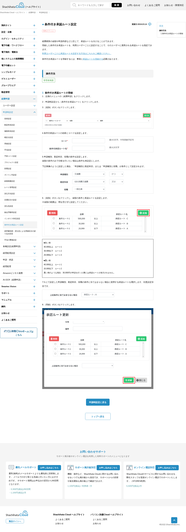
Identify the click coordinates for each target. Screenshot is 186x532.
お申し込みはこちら (49, 467)
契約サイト (6, 25)
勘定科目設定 (9, 125)
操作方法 (162, 30)
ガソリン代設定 (10, 175)
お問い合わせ (133, 5)
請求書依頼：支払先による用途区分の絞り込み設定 (20, 232)
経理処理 (7, 266)
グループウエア (8, 85)
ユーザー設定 (9, 105)
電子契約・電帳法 (9, 52)
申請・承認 (8, 260)
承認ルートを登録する (93, 59)
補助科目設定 (9, 131)
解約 (3, 306)
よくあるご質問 (152, 5)
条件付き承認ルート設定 (14, 225)
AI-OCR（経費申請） (12, 280)
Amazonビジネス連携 (13, 273)
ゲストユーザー (8, 79)
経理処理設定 (9, 253)
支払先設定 (8, 206)
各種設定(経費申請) (12, 246)
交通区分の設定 (10, 200)
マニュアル (6, 300)
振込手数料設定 (10, 212)
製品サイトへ (15, 521)
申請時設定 (43, 12)
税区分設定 (8, 137)
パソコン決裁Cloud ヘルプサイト (107, 514)
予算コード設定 (10, 156)
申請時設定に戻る (98, 402)
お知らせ (5, 313)
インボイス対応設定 (12, 219)
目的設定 (7, 119)
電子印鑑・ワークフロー (12, 45)
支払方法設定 (9, 194)
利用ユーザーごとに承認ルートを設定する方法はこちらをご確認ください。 (76, 53)
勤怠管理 (5, 92)
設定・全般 (6, 32)
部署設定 (7, 169)
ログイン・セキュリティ (12, 38)
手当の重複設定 (10, 240)
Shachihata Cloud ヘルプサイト (12, 12)
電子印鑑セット (8, 65)
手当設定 (7, 150)
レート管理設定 (10, 187)
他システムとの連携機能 (12, 59)
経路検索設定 (9, 181)
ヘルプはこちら (24, 333)
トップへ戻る (97, 416)
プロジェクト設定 (11, 162)
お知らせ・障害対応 (174, 5)
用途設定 (7, 144)
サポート (5, 293)
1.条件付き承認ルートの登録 (172, 34)
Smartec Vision (8, 286)
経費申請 (32, 12)
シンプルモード (8, 72)
